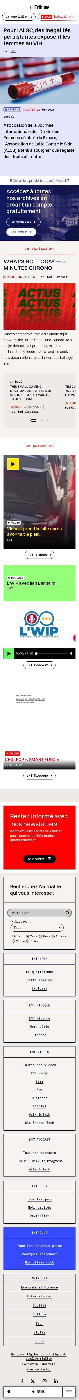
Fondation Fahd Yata (38, 1364)
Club (34, 941)
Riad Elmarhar (56, 277)
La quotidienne (18, 16)
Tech (39, 1323)
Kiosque (13, 753)
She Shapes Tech (39, 1123)
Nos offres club (39, 1262)
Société (29, 110)
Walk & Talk (39, 1114)
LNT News (39, 959)
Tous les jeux (39, 1199)
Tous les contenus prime (39, 1246)
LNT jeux (39, 1186)
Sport (39, 1341)
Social (9, 116)
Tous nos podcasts (39, 1153)
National (39, 1278)
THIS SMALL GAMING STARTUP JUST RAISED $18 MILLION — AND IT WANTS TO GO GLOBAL (30, 393)
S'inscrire (36, 859)
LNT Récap (39, 1073)
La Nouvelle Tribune (39, 5)
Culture (39, 1314)
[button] (34, 420)
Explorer (39, 989)
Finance (39, 1035)
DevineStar (39, 1216)
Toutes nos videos (39, 1065)
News (46, 936)
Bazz (39, 1082)
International (39, 1296)
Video (20, 941)
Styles (39, 1332)
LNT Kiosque (37, 775)
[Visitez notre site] (9, 1392)
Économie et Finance (39, 1287)
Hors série (39, 1027)
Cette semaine (39, 980)
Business (39, 1098)
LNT (13, 51)
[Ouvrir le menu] (69, 1392)
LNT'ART (39, 1106)
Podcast (17, 578)
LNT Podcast (37, 665)
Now (40, 1090)
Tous (34, 936)
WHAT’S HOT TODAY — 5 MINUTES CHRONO (35, 264)
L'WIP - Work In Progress (39, 1161)
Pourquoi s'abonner (39, 1254)
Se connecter (21, 222)
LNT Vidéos (37, 555)
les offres (19, 232)
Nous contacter (39, 1369)
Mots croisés (39, 1207)
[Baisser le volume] (72, 653)
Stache (9, 277)
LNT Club (39, 1233)
